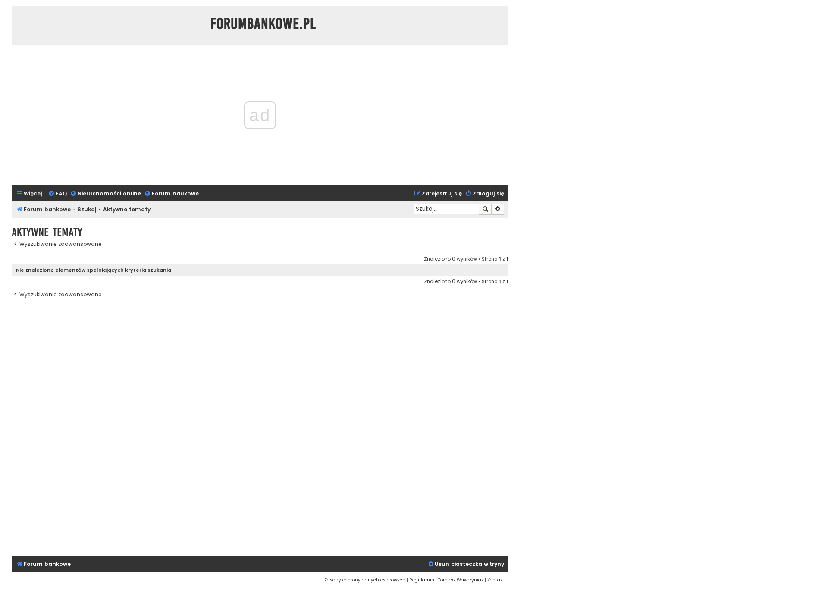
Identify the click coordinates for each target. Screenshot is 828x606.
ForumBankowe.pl (263, 23)
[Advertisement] (260, 427)
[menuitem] (57, 194)
